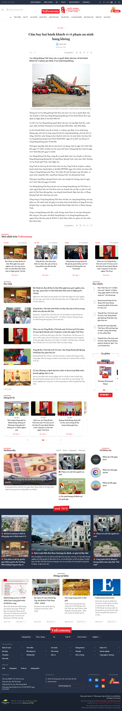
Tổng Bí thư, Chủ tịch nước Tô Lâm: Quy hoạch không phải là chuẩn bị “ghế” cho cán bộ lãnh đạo (108, 342)
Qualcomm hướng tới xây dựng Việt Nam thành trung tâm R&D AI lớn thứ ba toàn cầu (107, 304)
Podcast (65, 450)
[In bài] (30, 52)
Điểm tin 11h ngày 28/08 (110, 471)
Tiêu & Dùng (48, 2)
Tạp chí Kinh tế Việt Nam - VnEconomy (108, 703)
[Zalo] (107, 2)
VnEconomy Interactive (105, 598)
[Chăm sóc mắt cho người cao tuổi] (107, 523)
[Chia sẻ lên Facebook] (76, 52)
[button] (61, 439)
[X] (103, 2)
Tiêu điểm (17, 17)
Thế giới (99, 17)
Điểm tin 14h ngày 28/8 (110, 458)
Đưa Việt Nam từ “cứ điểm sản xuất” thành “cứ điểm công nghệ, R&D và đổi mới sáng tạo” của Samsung (108, 291)
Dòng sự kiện (61, 576)
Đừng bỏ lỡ (9, 398)
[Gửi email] (84, 52)
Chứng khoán (35, 2)
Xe (57, 2)
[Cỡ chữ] (34, 52)
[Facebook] (100, 2)
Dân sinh (107, 17)
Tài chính (33, 17)
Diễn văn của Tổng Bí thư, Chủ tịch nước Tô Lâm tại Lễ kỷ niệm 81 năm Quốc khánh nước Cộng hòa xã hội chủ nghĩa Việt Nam (106, 266)
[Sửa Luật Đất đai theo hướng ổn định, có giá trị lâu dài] (61, 533)
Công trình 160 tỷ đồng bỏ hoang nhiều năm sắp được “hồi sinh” (106, 562)
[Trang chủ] (11, 17)
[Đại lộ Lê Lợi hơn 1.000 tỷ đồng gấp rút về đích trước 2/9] (15, 523)
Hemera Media (32, 701)
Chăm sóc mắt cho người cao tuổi (71, 473)
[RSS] (103, 686)
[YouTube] (111, 2)
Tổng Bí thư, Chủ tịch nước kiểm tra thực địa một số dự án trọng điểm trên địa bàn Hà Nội (59, 310)
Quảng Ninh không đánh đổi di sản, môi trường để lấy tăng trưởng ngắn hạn (69, 423)
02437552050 (52, 681)
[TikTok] (115, 2)
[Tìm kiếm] (8, 9)
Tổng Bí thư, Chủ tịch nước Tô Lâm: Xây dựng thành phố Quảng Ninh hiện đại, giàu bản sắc (59, 351)
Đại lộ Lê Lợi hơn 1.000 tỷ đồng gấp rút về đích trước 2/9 (13, 535)
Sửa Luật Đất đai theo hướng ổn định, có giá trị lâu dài (61, 553)
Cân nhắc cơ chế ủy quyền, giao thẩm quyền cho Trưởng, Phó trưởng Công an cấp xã (13, 562)
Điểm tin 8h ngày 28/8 (110, 484)
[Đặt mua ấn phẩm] (115, 9)
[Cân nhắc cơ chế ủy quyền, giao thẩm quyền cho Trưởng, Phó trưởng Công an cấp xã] (15, 549)
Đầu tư (25, 17)
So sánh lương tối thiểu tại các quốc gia (70, 498)
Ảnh (3, 668)
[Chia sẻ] (91, 52)
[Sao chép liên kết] (87, 52)
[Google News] (119, 2)
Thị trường (65, 17)
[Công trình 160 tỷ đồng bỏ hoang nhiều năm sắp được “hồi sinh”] (107, 549)
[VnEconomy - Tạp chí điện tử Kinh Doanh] (61, 630)
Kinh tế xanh (54, 17)
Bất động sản (88, 17)
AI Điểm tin (105, 450)
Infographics (73, 450)
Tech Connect (74, 2)
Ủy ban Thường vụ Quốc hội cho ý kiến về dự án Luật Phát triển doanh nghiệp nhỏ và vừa (58, 372)
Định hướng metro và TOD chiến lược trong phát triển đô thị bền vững (14, 600)
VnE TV (63, 2)
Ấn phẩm (105, 354)
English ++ (87, 2)
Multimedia (10, 450)
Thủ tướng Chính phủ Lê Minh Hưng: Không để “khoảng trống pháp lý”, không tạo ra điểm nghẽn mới (16, 425)
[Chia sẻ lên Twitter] (80, 52)
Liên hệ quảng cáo (65, 686)
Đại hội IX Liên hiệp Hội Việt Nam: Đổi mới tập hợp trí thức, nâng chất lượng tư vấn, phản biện (108, 329)
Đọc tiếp (8, 284)
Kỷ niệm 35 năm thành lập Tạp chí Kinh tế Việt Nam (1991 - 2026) (45, 600)
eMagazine (81, 450)
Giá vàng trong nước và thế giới (76, 599)
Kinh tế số (43, 17)
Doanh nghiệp (76, 17)
